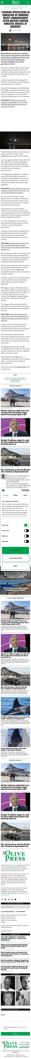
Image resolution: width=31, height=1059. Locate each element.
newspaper (16, 379)
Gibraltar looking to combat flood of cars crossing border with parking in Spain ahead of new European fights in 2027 (15, 412)
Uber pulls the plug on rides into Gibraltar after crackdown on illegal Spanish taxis (15, 471)
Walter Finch (18, 30)
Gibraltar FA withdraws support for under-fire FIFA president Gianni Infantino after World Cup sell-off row (15, 442)
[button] (28, 907)
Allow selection (15, 558)
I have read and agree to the (15, 1028)
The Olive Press (15, 381)
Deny (15, 566)
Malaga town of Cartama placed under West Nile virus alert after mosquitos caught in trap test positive (14, 946)
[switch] (26, 530)
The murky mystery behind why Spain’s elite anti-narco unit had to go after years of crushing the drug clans (14, 968)
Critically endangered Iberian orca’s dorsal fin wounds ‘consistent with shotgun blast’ (15, 717)
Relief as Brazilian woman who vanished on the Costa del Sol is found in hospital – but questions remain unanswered (14, 954)
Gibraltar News (21, 367)
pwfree (23, 379)
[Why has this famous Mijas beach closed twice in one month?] (15, 588)
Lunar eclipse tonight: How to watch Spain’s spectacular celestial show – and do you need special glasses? (13, 938)
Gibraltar (20, 7)
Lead (26, 7)
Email (3, 1015)
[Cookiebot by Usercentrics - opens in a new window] (22, 490)
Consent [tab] (5, 495)
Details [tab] (15, 495)
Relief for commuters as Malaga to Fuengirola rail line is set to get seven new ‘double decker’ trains (15, 961)
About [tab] (25, 495)
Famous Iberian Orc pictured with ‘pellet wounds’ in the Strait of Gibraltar (13, 749)
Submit (15, 1034)
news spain (8, 379)
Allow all (15, 550)
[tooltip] (2, 899)
